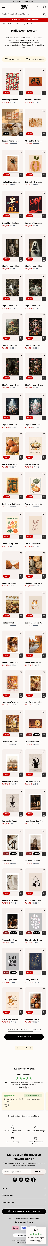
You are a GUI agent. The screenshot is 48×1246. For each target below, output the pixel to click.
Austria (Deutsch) (24, 1235)
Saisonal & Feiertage (18, 24)
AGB (11, 1218)
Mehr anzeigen (24, 1037)
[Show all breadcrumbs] (4, 24)
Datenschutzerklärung (24, 1222)
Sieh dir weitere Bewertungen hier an (24, 1116)
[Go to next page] (30, 1048)
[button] (36, 1235)
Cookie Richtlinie (21, 1218)
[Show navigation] (4, 6)
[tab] (39, 7)
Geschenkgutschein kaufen (26, 1211)
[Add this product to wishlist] (21, 70)
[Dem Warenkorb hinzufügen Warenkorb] (21, 93)
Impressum (34, 1218)
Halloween (33, 24)
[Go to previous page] (17, 1048)
